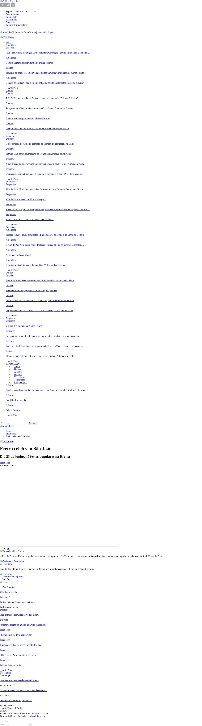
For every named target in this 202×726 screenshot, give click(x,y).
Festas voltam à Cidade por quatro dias (18, 602)
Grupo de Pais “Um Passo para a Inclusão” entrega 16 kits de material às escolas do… (46, 245)
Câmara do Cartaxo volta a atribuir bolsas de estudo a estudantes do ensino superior (45, 83)
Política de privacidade (16, 25)
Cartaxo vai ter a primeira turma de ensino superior (29, 62)
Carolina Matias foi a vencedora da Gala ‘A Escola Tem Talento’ (36, 265)
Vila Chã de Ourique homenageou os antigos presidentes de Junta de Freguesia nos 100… (48, 209)
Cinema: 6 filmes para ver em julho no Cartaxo (28, 118)
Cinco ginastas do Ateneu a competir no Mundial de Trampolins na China (40, 144)
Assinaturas (11, 19)
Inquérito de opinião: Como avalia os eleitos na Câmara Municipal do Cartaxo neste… (46, 73)
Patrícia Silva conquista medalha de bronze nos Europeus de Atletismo (38, 154)
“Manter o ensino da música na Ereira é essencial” (23, 690)
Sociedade (11, 227)
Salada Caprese (13, 410)
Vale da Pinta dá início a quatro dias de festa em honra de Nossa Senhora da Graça (44, 189)
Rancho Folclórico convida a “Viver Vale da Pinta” (30, 219)
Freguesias (11, 181)
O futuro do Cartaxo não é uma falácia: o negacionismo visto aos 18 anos (40, 300)
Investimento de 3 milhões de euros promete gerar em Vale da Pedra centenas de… (44, 346)
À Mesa (18, 371)
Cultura (9, 90)
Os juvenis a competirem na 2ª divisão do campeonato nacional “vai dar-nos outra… (45, 174)
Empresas (10, 318)
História (18, 374)
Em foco (10, 47)
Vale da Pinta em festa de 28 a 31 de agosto (26, 199)
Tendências (19, 379)
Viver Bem (19, 377)
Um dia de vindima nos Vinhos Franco (24, 326)
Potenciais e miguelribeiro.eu (31, 716)
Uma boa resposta (8, 592)
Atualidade (11, 45)
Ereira (5, 576)
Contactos (10, 22)
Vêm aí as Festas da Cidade (19, 255)
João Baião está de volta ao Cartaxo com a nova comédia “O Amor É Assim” (42, 98)
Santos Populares (16, 576)
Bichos (17, 369)
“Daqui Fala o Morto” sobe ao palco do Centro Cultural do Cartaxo (37, 128)
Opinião (9, 272)
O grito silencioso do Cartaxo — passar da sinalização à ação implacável (39, 310)
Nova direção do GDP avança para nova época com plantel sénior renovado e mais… (45, 164)
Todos (17, 366)
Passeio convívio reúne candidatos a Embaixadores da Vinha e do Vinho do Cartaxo (45, 235)
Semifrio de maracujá (16, 400)
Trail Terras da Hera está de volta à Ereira (19, 680)
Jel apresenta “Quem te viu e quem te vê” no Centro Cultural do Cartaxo (39, 108)
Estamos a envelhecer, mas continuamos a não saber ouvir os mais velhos (40, 280)
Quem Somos (12, 14)
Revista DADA (13, 363)
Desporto (10, 136)
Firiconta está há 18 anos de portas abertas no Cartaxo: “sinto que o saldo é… (42, 356)
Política (9, 68)
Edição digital (20, 382)
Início (8, 42)
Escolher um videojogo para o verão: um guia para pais (31, 290)
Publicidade (11, 17)
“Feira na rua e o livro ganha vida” (16, 700)
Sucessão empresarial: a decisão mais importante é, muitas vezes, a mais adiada (42, 336)
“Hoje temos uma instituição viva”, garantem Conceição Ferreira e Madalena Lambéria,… (48, 52)
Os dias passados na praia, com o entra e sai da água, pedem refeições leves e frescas (45, 390)
